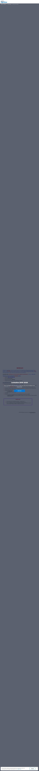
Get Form (19, 390)
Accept (32, 768)
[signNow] (4, 2)
